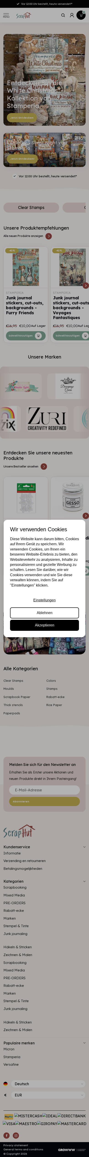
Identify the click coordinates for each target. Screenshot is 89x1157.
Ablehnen (44, 613)
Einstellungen (44, 600)
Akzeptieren (44, 625)
